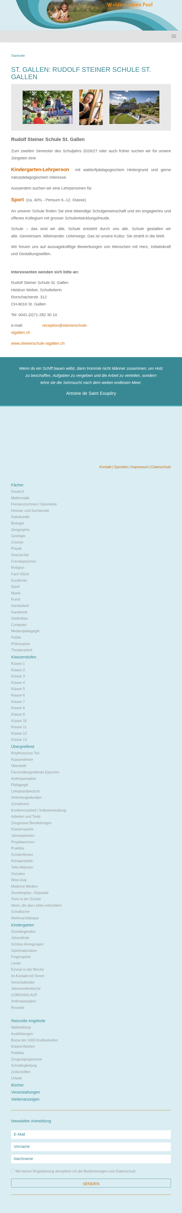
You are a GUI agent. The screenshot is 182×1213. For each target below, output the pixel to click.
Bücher (17, 1085)
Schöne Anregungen (27, 944)
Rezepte (17, 1008)
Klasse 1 (18, 663)
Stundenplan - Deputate (30, 893)
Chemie (17, 542)
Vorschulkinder (23, 982)
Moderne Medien (24, 886)
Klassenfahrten (23, 1046)
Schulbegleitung (24, 1065)
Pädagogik (19, 785)
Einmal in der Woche (27, 969)
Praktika (17, 848)
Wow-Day (19, 880)
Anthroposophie (23, 779)
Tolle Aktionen (22, 867)
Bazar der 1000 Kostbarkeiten (34, 1040)
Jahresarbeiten (23, 835)
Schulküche (20, 912)
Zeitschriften (20, 1072)
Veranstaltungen (25, 1092)
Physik (16, 548)
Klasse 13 (19, 739)
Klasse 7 (18, 702)
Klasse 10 (19, 721)
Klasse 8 (18, 708)
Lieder (16, 963)
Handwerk (19, 612)
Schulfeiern (20, 804)
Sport (15, 587)
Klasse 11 (19, 727)
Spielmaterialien (24, 951)
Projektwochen (23, 842)
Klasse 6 (18, 695)
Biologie (17, 523)
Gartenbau (19, 618)
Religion (17, 567)
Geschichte (20, 555)
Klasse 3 (18, 676)
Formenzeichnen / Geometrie (34, 504)
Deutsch (17, 491)
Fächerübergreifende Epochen (35, 772)
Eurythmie (19, 580)
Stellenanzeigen (25, 1099)
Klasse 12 (19, 733)
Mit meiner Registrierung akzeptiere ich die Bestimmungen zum (76, 1171)
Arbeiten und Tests (25, 816)
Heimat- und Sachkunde (30, 511)
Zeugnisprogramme (26, 1059)
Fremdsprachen (23, 561)
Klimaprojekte (22, 861)
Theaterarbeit (21, 650)
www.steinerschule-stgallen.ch (38, 343)
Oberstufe (18, 766)
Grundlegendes (23, 931)
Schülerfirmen (22, 855)
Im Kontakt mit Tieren (27, 976)
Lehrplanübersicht (25, 791)
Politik (16, 637)
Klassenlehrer (22, 759)
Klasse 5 (18, 689)
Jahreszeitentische (26, 988)
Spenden (121, 467)
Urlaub (16, 1078)
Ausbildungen (22, 1034)
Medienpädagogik (25, 631)
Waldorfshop (21, 1027)
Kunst (15, 599)
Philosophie (20, 644)
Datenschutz (161, 467)
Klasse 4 (18, 683)
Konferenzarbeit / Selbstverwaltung (38, 810)
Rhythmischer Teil (25, 753)
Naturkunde (20, 517)
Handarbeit (20, 606)
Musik (15, 593)
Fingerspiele (21, 957)
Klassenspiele (22, 829)
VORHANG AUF (24, 995)
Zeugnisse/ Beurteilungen (31, 823)
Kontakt (105, 467)
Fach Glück (20, 574)
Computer (19, 625)
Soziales (18, 874)
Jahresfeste (20, 938)
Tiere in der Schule (26, 899)
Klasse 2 (18, 670)
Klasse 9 (18, 714)
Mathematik (20, 498)
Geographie (20, 530)
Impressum (140, 467)
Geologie (18, 536)
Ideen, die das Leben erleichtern (36, 905)
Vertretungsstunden (26, 797)
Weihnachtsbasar (25, 918)
